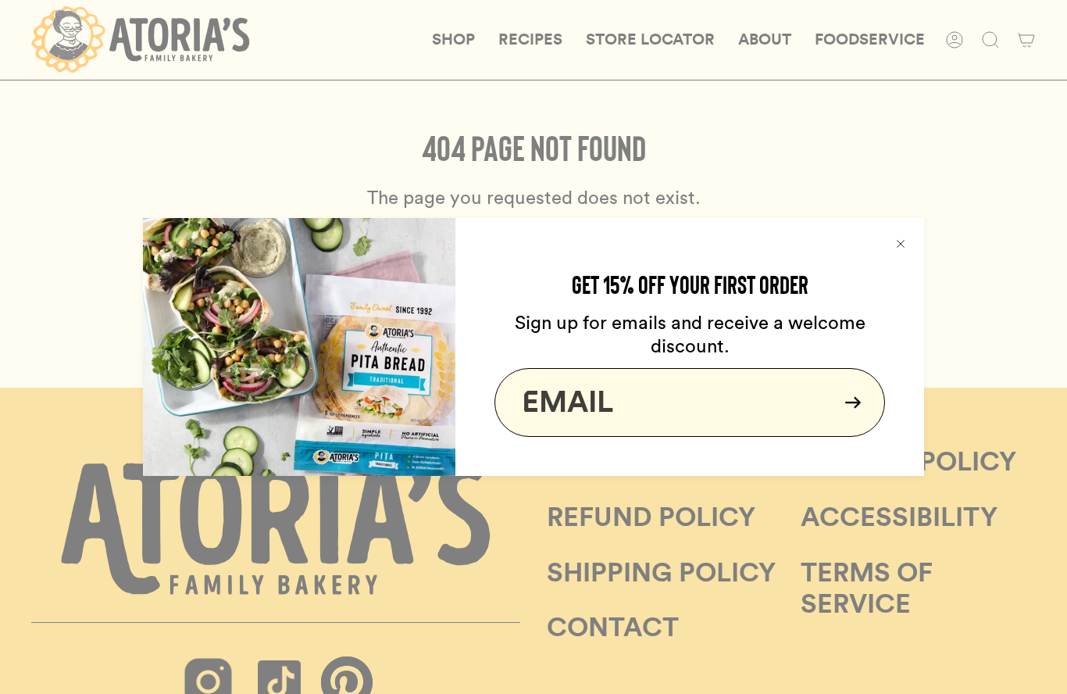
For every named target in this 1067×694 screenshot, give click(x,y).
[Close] (900, 241)
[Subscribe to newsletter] (848, 402)
